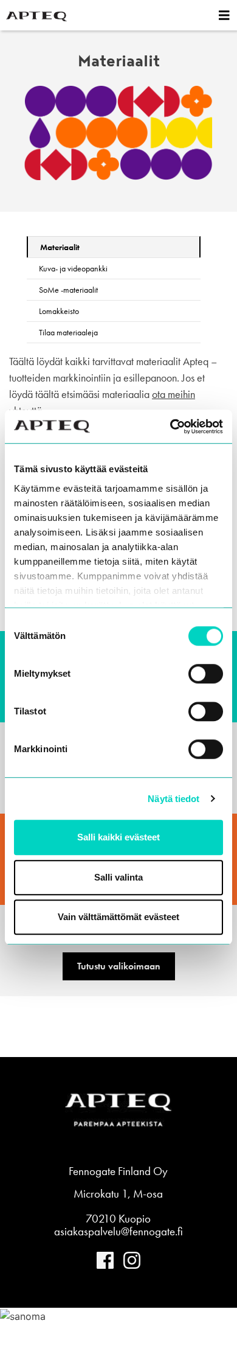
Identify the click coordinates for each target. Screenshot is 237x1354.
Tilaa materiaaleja (68, 332)
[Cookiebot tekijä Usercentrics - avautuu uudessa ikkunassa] (170, 426)
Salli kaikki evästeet (118, 837)
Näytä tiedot (173, 799)
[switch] (205, 673)
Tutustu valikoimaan (118, 966)
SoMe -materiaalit (68, 289)
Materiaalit (60, 247)
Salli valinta (118, 877)
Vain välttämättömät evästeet (118, 917)
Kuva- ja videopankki (73, 268)
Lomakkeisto (59, 310)
